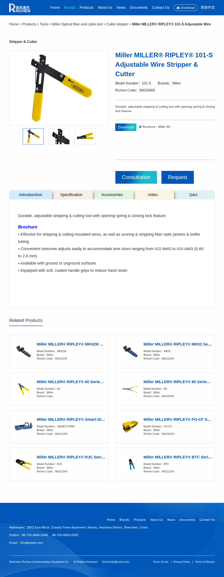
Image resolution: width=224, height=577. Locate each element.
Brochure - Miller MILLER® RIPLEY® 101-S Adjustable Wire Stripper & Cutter (158, 126)
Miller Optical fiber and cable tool (77, 24)
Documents (139, 7)
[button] (33, 136)
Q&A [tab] (193, 195)
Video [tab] (153, 195)
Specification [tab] (71, 195)
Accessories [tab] (112, 195)
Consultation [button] (136, 177)
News (121, 7)
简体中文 (208, 7)
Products (86, 7)
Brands (69, 7)
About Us (105, 7)
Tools (44, 24)
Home (55, 7)
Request (177, 177)
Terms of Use (160, 561)
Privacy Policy (181, 561)
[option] (59, 88)
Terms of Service (205, 561)
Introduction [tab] (30, 195)
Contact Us (160, 7)
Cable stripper (117, 24)
